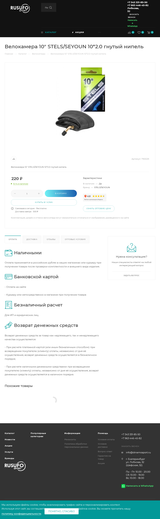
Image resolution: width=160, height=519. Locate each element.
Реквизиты (70, 439)
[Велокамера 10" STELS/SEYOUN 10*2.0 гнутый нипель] (80, 102)
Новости (10, 439)
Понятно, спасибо (61, 511)
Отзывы (51, 239)
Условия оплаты (106, 439)
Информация (72, 433)
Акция (101, 463)
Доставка (31, 239)
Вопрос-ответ (105, 451)
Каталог (10, 433)
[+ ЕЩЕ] (105, 32)
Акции (8, 445)
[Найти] (50, 7)
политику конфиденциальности (21, 513)
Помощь (103, 433)
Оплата (13, 239)
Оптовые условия (75, 239)
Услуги (9, 452)
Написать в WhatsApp (132, 23)
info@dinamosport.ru (138, 452)
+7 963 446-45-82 (137, 5)
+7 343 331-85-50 (137, 2)
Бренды (9, 458)
